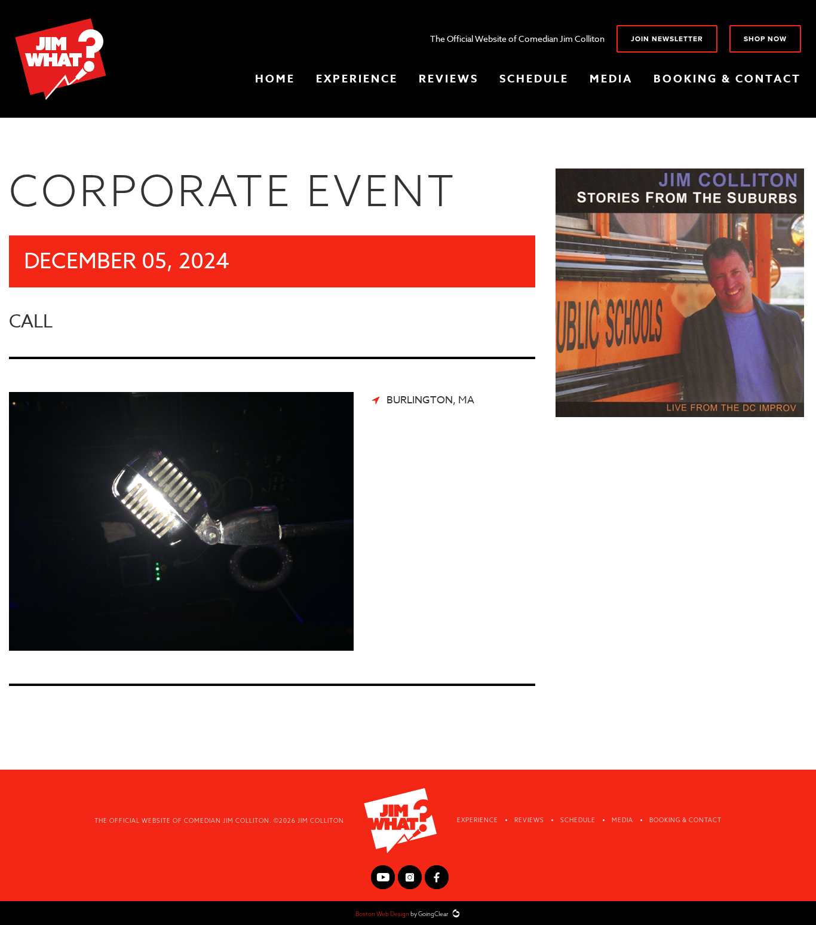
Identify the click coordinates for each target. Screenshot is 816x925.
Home (275, 78)
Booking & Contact (727, 78)
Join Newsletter (667, 39)
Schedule (534, 78)
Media (611, 78)
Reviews (448, 78)
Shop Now (765, 39)
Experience (357, 78)
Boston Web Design (382, 914)
